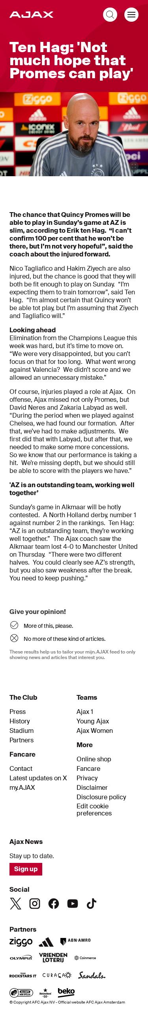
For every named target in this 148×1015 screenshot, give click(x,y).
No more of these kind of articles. (64, 638)
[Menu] (131, 15)
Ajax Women (95, 731)
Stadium (21, 731)
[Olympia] (20, 958)
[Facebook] (53, 903)
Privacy (87, 778)
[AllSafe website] (21, 993)
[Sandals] (92, 976)
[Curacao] (57, 976)
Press (17, 712)
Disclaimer (92, 788)
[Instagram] (34, 903)
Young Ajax (93, 721)
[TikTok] (91, 903)
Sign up (25, 869)
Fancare (88, 769)
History (19, 721)
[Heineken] (45, 993)
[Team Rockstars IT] (22, 975)
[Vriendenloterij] (53, 958)
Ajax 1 (85, 712)
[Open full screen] (134, 166)
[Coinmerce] (85, 958)
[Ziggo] (20, 942)
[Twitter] (15, 903)
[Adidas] (46, 942)
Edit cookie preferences (94, 810)
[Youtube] (72, 903)
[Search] (110, 15)
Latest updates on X (38, 778)
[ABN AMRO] (75, 942)
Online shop (94, 759)
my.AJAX (22, 788)
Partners (21, 740)
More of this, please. (48, 625)
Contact (20, 769)
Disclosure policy (101, 797)
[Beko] (66, 993)
